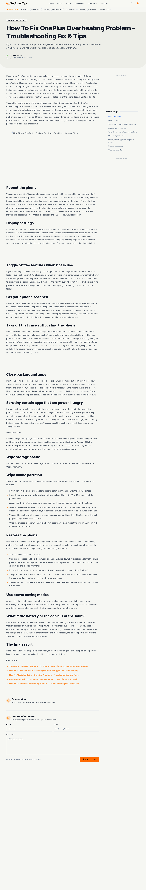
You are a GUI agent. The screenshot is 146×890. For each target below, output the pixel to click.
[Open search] (131, 3)
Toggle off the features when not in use (122, 124)
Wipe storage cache (115, 146)
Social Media (92, 3)
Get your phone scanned (117, 128)
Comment (10, 734)
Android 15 (24, 9)
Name (8, 724)
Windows (104, 3)
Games (69, 3)
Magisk (46, 9)
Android (60, 3)
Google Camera (57, 9)
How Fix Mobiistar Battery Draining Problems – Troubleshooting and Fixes (44, 675)
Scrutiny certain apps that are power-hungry (121, 141)
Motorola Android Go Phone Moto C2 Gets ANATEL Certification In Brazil (43, 679)
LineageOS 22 (36, 9)
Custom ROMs (70, 9)
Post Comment (91, 759)
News (51, 3)
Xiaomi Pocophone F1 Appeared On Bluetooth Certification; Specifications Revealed (48, 666)
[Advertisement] (53, 254)
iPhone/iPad (79, 3)
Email (56, 724)
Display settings (113, 120)
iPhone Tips (92, 9)
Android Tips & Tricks (16, 20)
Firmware (82, 9)
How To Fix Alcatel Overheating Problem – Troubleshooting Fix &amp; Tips (44, 684)
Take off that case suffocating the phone (122, 132)
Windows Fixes (104, 9)
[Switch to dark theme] (137, 3)
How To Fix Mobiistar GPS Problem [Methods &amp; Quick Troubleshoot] (43, 670)
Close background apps (116, 136)
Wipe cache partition (115, 150)
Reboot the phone (114, 116)
